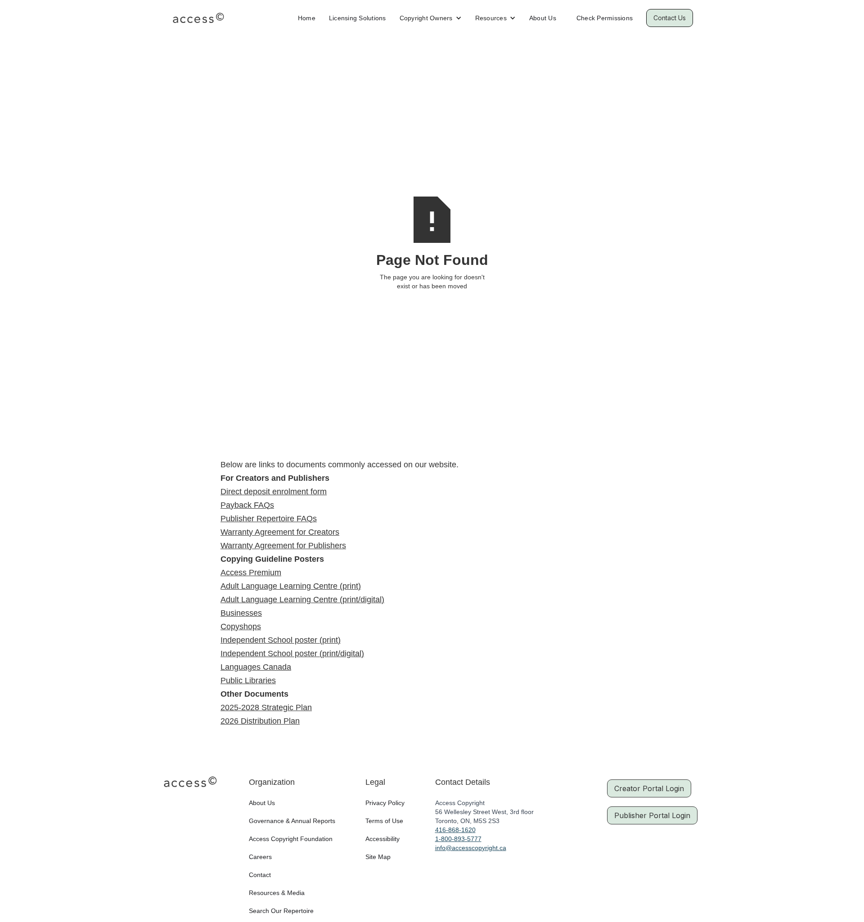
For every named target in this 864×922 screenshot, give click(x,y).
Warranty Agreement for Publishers (283, 545)
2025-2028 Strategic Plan (266, 707)
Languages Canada (255, 666)
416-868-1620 (455, 829)
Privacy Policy (385, 802)
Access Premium (250, 572)
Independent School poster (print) (280, 640)
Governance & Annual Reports (292, 820)
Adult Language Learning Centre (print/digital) (302, 599)
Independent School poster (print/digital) (292, 653)
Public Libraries (248, 680)
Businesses (241, 613)
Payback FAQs (247, 505)
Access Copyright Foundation (291, 838)
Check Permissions (604, 18)
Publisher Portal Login (652, 815)
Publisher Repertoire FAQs (268, 518)
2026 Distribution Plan (260, 720)
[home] (198, 18)
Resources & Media (277, 892)
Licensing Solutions (357, 18)
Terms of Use (384, 820)
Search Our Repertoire (281, 910)
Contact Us (669, 18)
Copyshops (240, 626)
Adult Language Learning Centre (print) (290, 586)
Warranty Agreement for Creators (279, 532)
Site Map (378, 856)
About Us (542, 18)
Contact (260, 874)
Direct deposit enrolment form (273, 491)
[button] (430, 18)
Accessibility (382, 838)
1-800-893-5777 (458, 838)
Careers (260, 856)
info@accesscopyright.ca (470, 847)
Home (306, 18)
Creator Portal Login (649, 788)
